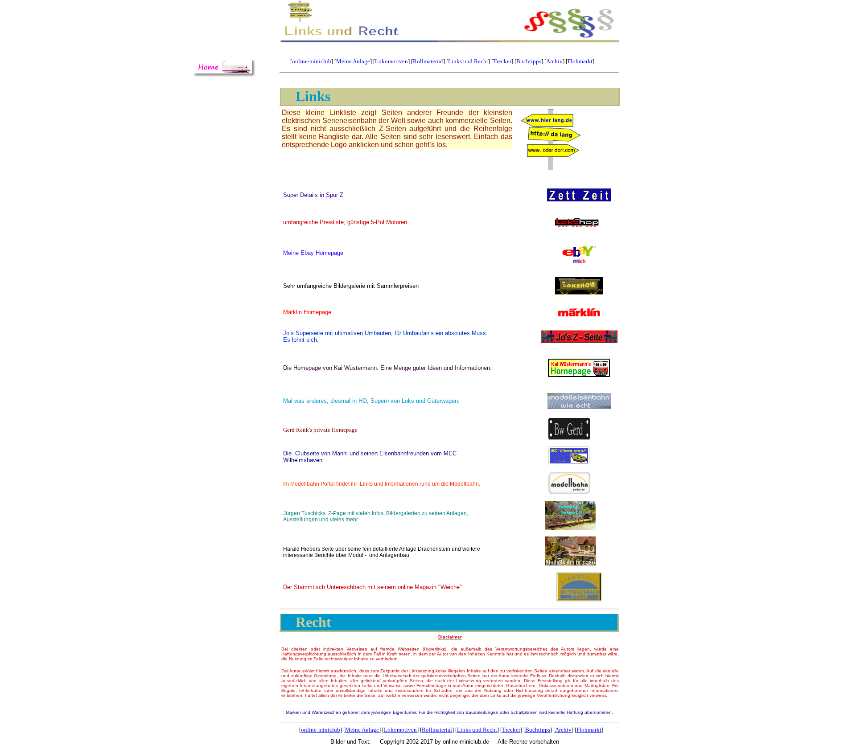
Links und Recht (468, 61)
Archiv (554, 61)
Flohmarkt (580, 61)
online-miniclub (311, 61)
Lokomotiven (391, 61)
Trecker (502, 61)
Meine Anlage (353, 61)
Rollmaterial (428, 61)
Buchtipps (528, 61)
